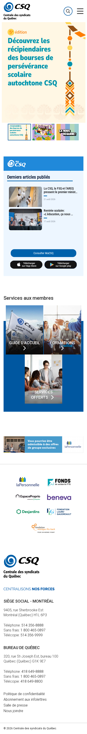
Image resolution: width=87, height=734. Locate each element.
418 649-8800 (32, 681)
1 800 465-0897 (33, 630)
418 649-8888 (32, 671)
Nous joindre (13, 711)
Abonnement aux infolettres (25, 699)
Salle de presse (16, 705)
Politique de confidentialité (24, 694)
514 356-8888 (32, 625)
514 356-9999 (32, 635)
